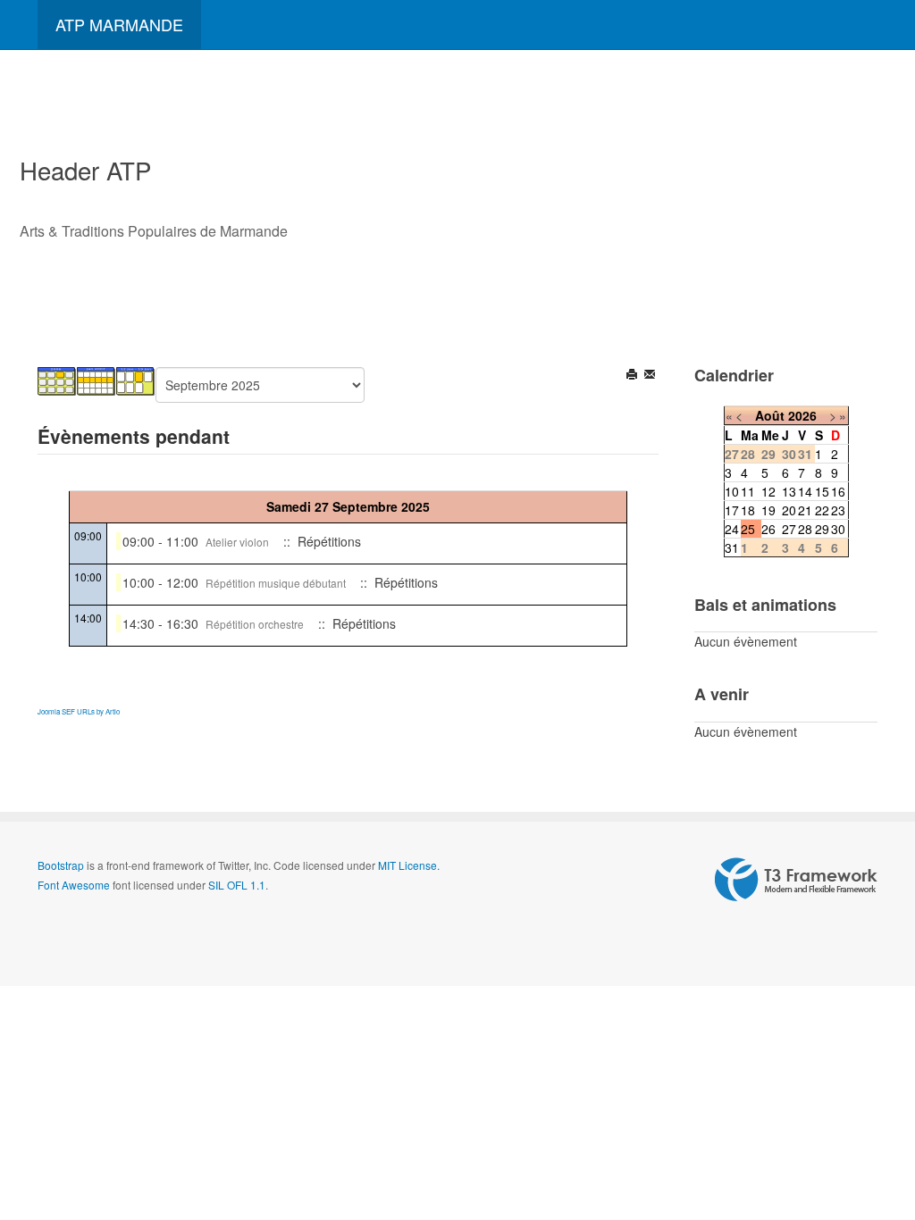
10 (732, 491)
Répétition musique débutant (276, 582)
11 (748, 491)
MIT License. (409, 865)
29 (822, 529)
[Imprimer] (633, 376)
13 (789, 491)
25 (748, 529)
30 (838, 529)
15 (822, 491)
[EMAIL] (651, 376)
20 (789, 510)
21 (805, 510)
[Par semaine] (96, 380)
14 (805, 491)
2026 (802, 415)
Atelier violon (237, 541)
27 (789, 529)
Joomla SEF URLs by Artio (79, 711)
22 (822, 510)
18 (748, 510)
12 (768, 491)
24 (732, 529)
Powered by (796, 879)
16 (838, 491)
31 (732, 547)
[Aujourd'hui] (135, 380)
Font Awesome (74, 884)
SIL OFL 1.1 (236, 884)
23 (838, 510)
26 (768, 529)
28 (805, 529)
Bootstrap (61, 865)
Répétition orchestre (255, 623)
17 (732, 510)
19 (768, 510)
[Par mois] (57, 380)
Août (770, 415)
